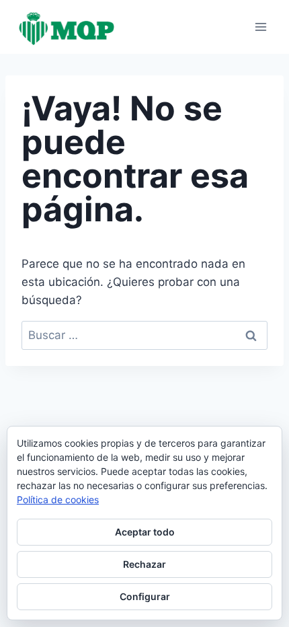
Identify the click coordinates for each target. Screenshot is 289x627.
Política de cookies (58, 499)
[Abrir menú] (260, 26)
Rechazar (144, 564)
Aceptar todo (145, 532)
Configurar (145, 596)
